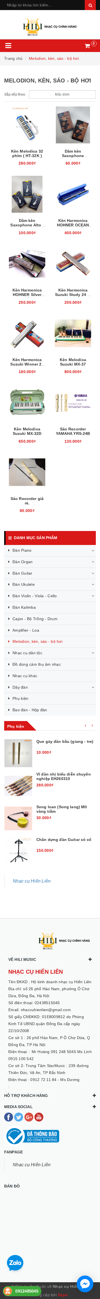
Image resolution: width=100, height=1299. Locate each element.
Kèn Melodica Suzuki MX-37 (73, 361)
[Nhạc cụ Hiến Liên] (50, 25)
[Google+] (29, 1116)
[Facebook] (9, 1116)
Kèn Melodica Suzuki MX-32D (27, 431)
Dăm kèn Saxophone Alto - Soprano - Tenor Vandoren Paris (27, 227)
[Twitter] (19, 1116)
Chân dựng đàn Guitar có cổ (64, 839)
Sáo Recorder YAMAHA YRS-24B (73, 431)
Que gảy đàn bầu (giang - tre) (64, 741)
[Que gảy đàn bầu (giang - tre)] (18, 753)
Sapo (63, 1295)
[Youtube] (38, 1116)
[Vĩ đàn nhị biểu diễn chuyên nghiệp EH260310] (18, 786)
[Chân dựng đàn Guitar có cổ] (18, 851)
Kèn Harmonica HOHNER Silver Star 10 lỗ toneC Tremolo (27, 297)
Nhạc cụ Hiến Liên (32, 881)
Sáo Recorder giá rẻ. (27, 500)
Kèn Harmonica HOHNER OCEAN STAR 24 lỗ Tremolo (73, 227)
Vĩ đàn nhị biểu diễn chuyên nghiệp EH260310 (63, 776)
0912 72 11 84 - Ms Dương (54, 1079)
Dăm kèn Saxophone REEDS (73, 155)
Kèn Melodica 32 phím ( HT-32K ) (27, 153)
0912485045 (26, 1291)
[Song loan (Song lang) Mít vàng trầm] (18, 819)
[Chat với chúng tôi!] (85, 1284)
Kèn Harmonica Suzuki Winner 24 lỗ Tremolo (27, 364)
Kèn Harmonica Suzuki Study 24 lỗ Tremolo (73, 294)
